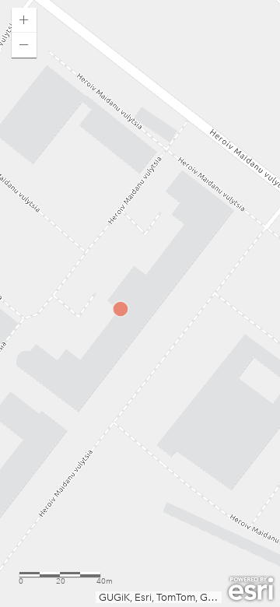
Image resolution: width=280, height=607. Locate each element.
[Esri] (251, 589)
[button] (24, 20)
